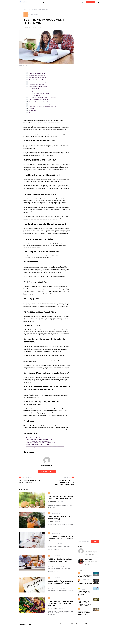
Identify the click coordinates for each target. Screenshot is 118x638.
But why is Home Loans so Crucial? (37, 75)
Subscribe (89, 2)
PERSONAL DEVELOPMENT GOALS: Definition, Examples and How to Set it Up (61, 539)
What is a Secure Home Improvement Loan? (39, 99)
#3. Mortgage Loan (36, 91)
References (31, 112)
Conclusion (31, 108)
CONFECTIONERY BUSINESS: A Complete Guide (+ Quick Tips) (84, 612)
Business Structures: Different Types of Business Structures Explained (85, 583)
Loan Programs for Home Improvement (38, 86)
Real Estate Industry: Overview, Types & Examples (38, 441)
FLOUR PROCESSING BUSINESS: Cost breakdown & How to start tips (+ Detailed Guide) (84, 604)
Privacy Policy (88, 623)
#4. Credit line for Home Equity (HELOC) (40, 93)
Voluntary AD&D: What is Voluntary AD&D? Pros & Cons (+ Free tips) (60, 582)
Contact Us (59, 623)
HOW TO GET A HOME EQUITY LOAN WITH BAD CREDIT (40, 442)
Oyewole (51, 543)
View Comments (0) (46, 471)
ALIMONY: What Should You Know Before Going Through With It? (60, 560)
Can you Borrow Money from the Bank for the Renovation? (42, 97)
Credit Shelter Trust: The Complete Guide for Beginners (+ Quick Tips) (60, 497)
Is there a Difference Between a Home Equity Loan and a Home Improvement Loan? (48, 104)
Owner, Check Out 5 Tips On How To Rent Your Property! (39, 439)
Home (24, 9)
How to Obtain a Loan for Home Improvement (40, 82)
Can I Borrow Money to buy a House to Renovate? (40, 101)
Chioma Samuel (28, 27)
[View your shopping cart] (82, 2)
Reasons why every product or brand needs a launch (85, 575)
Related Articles (32, 110)
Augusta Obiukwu (53, 608)
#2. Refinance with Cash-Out (38, 90)
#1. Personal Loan (35, 88)
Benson (51, 521)
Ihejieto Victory (88, 559)
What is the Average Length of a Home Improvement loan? (42, 106)
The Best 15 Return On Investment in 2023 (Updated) (38, 444)
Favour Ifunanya (88, 549)
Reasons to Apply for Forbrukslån (34, 437)
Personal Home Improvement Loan (37, 79)
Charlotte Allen (53, 501)
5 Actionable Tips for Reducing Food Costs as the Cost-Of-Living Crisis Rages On (60, 604)
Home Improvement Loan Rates (36, 84)
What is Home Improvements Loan (37, 73)
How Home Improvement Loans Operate (38, 77)
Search (95, 541)
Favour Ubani (52, 564)
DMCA (43, 627)
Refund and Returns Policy (76, 623)
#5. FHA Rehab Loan (36, 95)
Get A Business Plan (61, 627)
